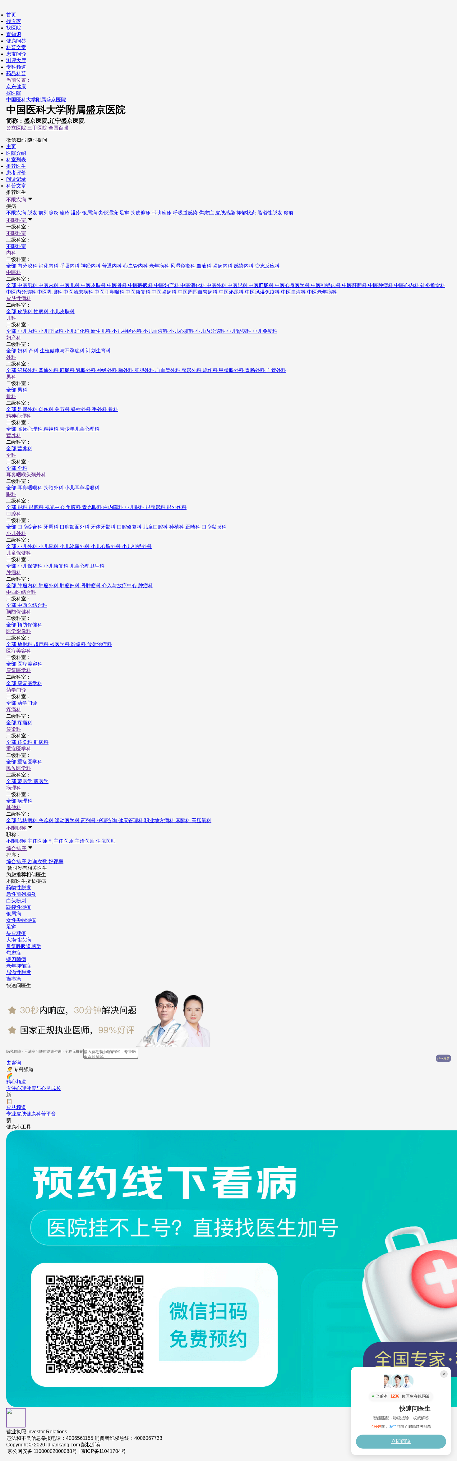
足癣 (11, 926)
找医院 (13, 27)
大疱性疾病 (18, 939)
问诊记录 (16, 179)
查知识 (13, 34)
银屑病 (13, 913)
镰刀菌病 (16, 959)
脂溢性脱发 (18, 972)
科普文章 (16, 47)
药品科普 (16, 73)
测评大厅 (16, 60)
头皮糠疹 (16, 933)
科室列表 (16, 159)
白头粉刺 (16, 900)
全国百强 (58, 128)
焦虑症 (13, 952)
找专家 (13, 21)
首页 (11, 14)
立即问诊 (401, 1441)
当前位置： (18, 80)
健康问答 (16, 41)
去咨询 (13, 1062)
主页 (11, 146)
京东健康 (16, 86)
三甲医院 (37, 128)
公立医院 (16, 128)
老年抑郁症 (18, 966)
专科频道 (16, 67)
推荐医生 (16, 166)
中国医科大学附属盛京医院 (36, 99)
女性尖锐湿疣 (21, 920)
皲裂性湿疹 (18, 907)
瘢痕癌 (13, 979)
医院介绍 (16, 153)
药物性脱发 (18, 887)
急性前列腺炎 (21, 894)
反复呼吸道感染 (23, 946)
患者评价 (16, 172)
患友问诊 (16, 54)
